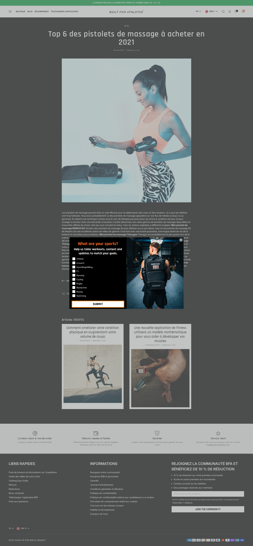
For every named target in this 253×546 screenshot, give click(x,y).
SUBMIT (98, 304)
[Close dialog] (181, 239)
